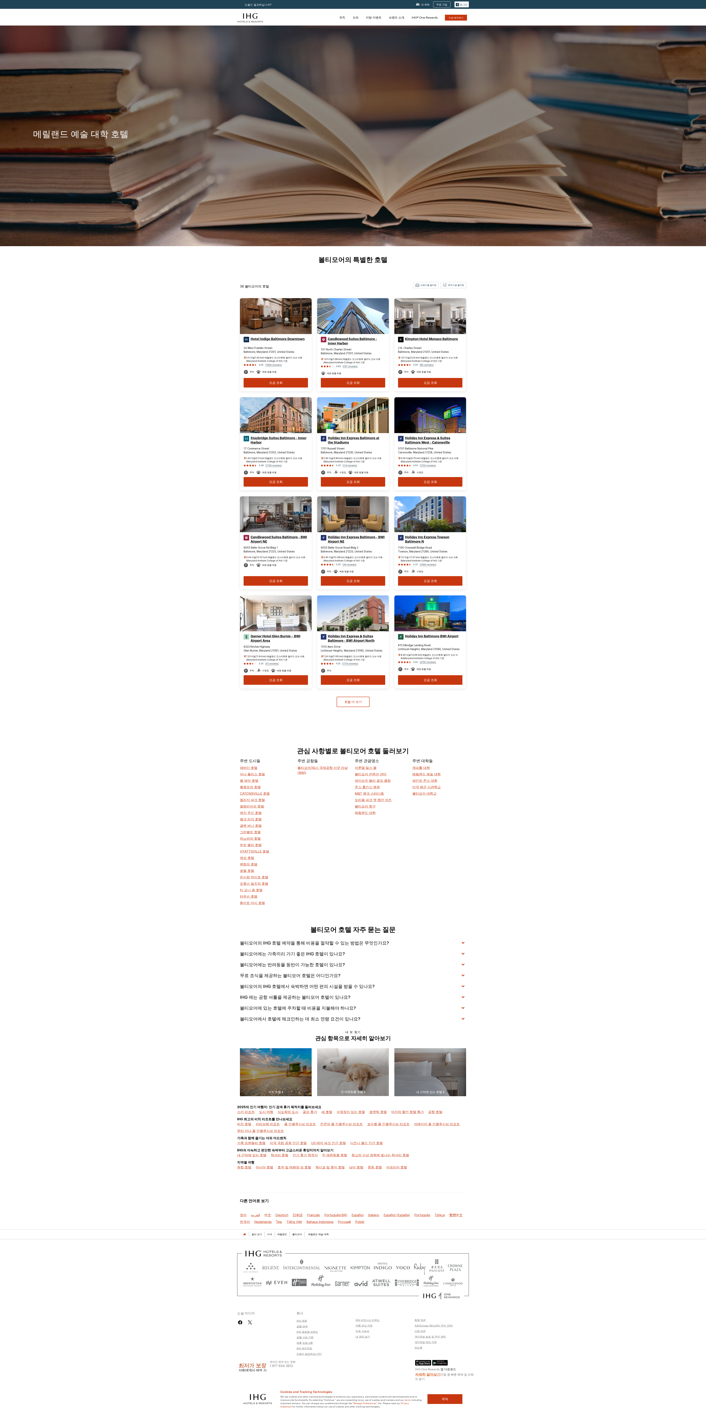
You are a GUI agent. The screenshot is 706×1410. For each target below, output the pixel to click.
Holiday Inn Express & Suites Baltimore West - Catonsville (427, 440)
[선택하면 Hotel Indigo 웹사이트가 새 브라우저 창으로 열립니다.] (383, 1267)
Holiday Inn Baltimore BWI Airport (432, 636)
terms (408, 1399)
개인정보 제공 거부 (426, 1342)
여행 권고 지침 (364, 1325)
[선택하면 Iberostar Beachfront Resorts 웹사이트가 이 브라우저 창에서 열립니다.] (252, 1282)
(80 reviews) (427, 364)
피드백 (418, 1347)
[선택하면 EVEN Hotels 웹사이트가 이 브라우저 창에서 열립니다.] (276, 1282)
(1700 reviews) (428, 465)
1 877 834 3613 (281, 1365)
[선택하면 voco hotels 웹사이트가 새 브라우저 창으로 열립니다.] (403, 1267)
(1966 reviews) (273, 364)
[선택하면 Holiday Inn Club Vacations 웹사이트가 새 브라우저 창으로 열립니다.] (431, 1282)
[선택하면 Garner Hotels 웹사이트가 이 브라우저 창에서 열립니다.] (342, 1282)
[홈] (244, 1234)
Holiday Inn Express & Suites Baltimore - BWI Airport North (351, 638)
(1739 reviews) (273, 465)
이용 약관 (420, 1331)
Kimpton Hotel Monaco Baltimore (431, 339)
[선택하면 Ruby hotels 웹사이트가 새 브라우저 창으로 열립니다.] (419, 1267)
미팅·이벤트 (373, 17)
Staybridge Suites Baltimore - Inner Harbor (278, 440)
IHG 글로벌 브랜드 (307, 1332)
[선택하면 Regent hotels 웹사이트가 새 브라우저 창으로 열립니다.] (270, 1267)
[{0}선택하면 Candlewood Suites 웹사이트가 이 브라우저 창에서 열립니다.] (453, 1282)
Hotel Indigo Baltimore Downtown (278, 339)
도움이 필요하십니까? (258, 4)
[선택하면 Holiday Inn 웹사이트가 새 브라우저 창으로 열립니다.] (320, 1282)
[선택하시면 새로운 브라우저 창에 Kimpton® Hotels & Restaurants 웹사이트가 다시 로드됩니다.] (360, 1267)
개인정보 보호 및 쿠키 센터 (430, 1336)
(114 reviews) (350, 465)
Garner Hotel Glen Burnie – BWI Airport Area (275, 638)
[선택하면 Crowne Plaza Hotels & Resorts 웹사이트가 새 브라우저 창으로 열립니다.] (455, 1267)
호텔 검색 (302, 1326)
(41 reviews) (272, 663)
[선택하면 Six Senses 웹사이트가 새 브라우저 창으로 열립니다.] (250, 1267)
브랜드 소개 (396, 17)
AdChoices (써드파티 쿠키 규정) (434, 1325)
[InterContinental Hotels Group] (250, 17)
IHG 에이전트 (304, 1348)
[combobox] (425, 285)
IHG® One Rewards (425, 17)
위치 (342, 17)
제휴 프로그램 (305, 1343)
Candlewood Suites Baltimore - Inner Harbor (352, 341)
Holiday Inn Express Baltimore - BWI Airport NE (356, 539)
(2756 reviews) (428, 662)
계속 (445, 1399)
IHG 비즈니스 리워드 (368, 1320)
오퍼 (356, 17)
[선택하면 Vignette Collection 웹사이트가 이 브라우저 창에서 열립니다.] (335, 1267)
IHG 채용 (302, 1320)
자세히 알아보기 (428, 1374)
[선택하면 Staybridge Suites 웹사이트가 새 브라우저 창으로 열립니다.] (407, 1282)
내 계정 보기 (363, 1336)
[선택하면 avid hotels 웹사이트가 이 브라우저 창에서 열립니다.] (361, 1282)
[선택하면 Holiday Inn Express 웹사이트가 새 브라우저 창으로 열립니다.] (299, 1282)
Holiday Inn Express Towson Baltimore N (427, 539)
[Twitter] (250, 1322)
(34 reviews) (349, 564)
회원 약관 (420, 1320)
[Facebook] (241, 1322)
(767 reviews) (350, 366)
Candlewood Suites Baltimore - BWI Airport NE (279, 539)
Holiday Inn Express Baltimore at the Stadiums (353, 440)
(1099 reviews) (428, 564)
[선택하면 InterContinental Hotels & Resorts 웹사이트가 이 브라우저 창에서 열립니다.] (301, 1267)
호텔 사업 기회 (305, 1337)
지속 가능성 (362, 1331)
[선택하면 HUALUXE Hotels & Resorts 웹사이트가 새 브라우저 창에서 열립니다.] (436, 1267)
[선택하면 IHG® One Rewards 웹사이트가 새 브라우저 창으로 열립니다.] (441, 1296)
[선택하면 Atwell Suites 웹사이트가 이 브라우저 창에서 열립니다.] (381, 1282)
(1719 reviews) (350, 663)
